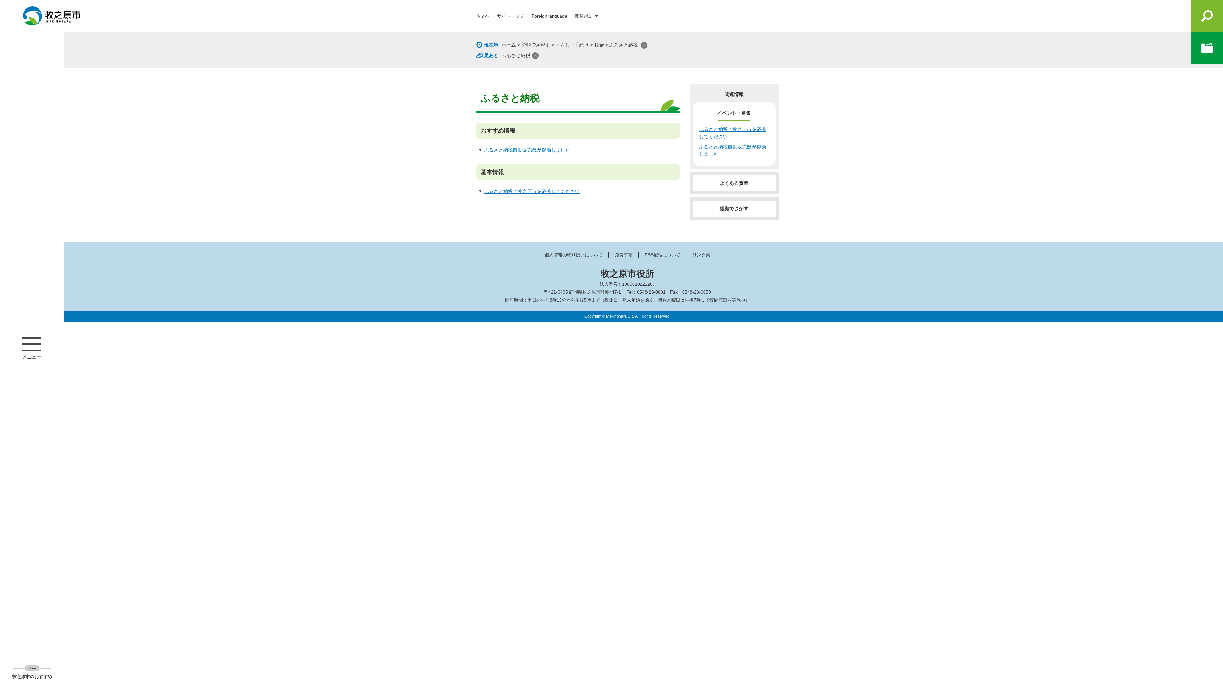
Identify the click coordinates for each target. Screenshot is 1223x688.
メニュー (31, 344)
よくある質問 (734, 183)
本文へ (483, 15)
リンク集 (701, 254)
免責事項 (624, 254)
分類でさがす (535, 44)
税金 (599, 44)
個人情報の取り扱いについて (574, 254)
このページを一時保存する (1207, 48)
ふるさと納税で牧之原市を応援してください (532, 191)
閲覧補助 (584, 15)
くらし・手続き (572, 44)
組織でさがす (734, 208)
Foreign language (549, 15)
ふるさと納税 (516, 55)
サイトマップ (510, 15)
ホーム (509, 44)
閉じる (644, 45)
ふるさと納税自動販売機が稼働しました (527, 150)
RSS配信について (662, 254)
